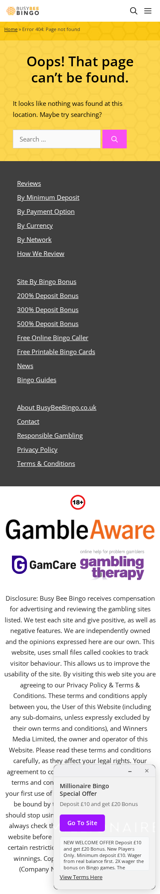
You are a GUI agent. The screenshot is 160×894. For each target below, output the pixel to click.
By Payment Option (46, 211)
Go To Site (82, 823)
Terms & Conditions (46, 463)
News (25, 365)
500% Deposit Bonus (48, 323)
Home (10, 29)
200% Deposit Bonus (48, 295)
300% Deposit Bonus (48, 309)
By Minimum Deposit (48, 197)
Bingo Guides (36, 379)
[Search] (114, 139)
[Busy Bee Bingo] (23, 11)
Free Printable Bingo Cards (56, 351)
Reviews (29, 183)
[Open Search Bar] (134, 11)
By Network (34, 239)
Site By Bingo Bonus (46, 281)
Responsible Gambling (50, 435)
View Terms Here (81, 877)
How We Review (40, 253)
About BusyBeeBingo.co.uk (56, 407)
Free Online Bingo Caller (52, 337)
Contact (28, 421)
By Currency (35, 225)
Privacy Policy (37, 449)
